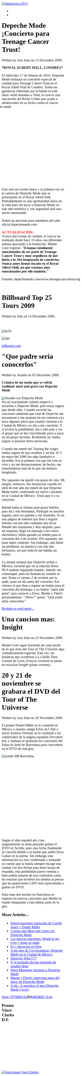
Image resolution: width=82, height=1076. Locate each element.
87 (43, 997)
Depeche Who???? (23, 958)
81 (22, 997)
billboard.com (11, 346)
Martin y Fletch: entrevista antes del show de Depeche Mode (34, 980)
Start (5, 997)
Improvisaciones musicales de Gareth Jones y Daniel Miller (36, 925)
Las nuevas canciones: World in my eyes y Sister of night (34, 941)
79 (15, 997)
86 (39, 997)
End (49, 997)
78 (11, 997)
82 (25, 997)
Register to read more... (18, 608)
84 (32, 997)
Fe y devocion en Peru (26, 946)
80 (18, 997)
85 (36, 997)
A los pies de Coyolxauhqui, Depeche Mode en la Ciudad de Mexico (36, 952)
